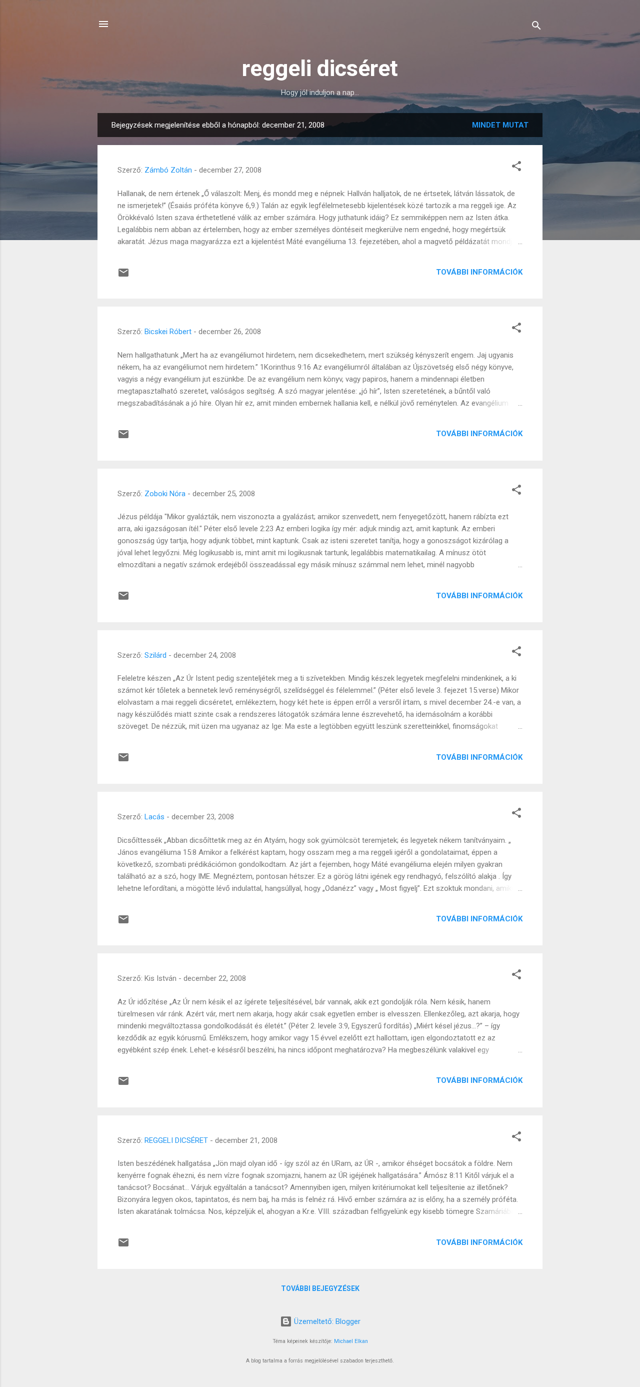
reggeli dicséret (320, 68)
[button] (516, 168)
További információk (479, 272)
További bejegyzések (320, 1288)
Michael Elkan (351, 1341)
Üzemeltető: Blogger (326, 1321)
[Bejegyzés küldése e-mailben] (124, 276)
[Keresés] (536, 27)
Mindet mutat (500, 125)
